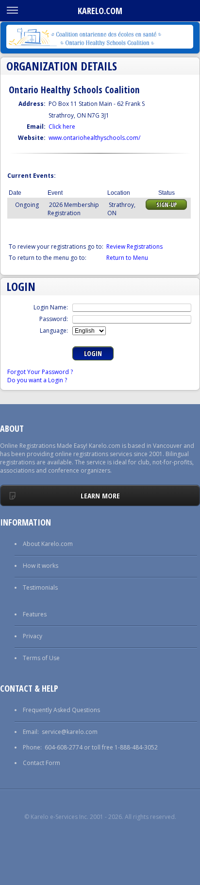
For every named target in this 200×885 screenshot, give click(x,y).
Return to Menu (127, 258)
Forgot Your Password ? (40, 372)
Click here (62, 126)
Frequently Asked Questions (61, 710)
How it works (40, 566)
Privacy (32, 636)
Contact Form (41, 763)
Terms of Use (41, 658)
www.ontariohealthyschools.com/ (94, 138)
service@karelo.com (70, 732)
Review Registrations (134, 246)
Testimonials (40, 587)
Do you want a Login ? (37, 380)
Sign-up (166, 205)
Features (35, 614)
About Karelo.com (48, 544)
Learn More (100, 495)
